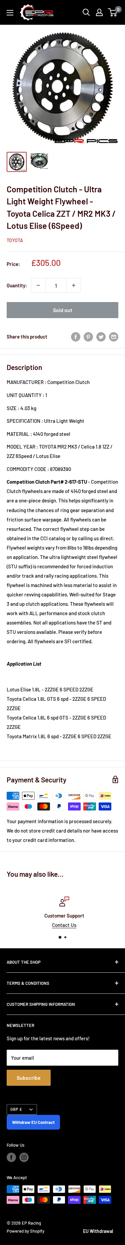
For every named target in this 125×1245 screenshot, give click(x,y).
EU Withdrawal (98, 1231)
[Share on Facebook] (75, 336)
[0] (113, 12)
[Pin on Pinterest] (88, 336)
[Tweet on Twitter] (101, 336)
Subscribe (29, 1077)
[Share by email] (113, 336)
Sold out (62, 310)
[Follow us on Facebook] (11, 1157)
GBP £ (16, 1109)
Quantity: (17, 285)
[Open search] (86, 12)
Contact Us (62, 925)
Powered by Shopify (25, 1231)
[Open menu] (10, 12)
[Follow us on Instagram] (24, 1157)
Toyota (15, 240)
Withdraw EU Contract (33, 1122)
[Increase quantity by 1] (74, 285)
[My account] (99, 12)
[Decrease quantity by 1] (38, 285)
